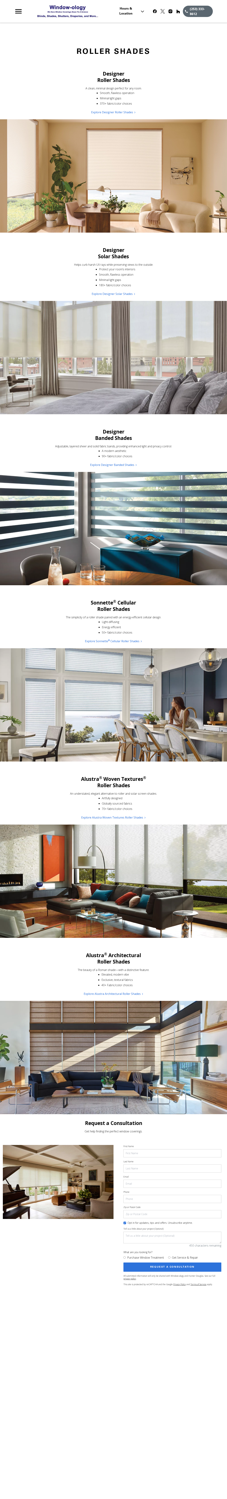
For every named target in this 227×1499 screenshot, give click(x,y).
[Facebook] (155, 11)
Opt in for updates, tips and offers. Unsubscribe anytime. (160, 1222)
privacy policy (129, 1278)
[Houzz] (178, 11)
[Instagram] (170, 11)
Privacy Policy (179, 1284)
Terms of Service (198, 1284)
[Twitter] (162, 11)
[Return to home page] (75, 11)
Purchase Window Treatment (145, 1257)
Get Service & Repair (185, 1257)
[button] (18, 11)
